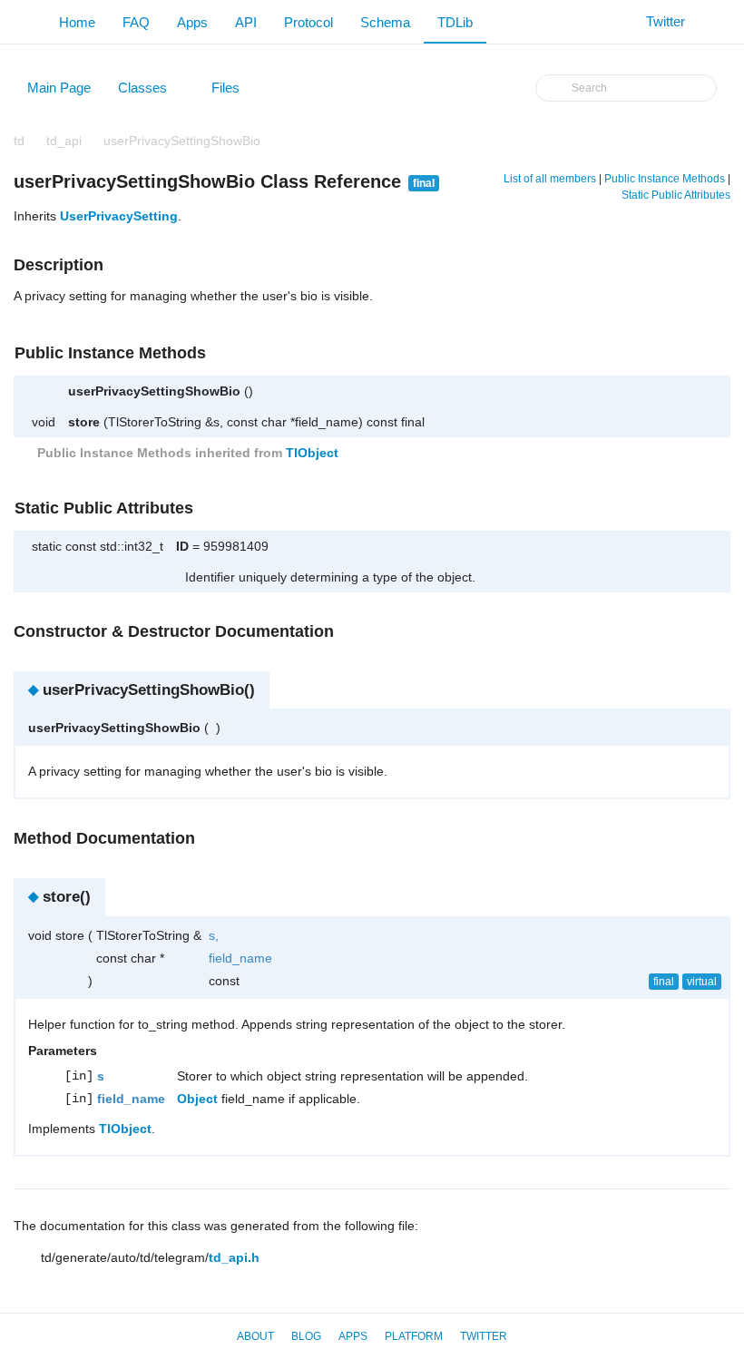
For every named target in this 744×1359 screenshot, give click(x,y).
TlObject (312, 452)
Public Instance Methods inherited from (186, 452)
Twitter (483, 1336)
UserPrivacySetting (119, 216)
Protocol (308, 22)
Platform (414, 1336)
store (84, 422)
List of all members (550, 178)
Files (234, 91)
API (246, 22)
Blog (306, 1336)
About (255, 1336)
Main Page (59, 87)
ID (182, 546)
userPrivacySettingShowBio (181, 140)
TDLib (455, 22)
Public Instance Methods (664, 178)
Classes (151, 91)
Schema (385, 22)
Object (197, 1098)
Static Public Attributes (676, 195)
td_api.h (234, 1257)
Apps (192, 22)
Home (77, 22)
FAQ (136, 22)
